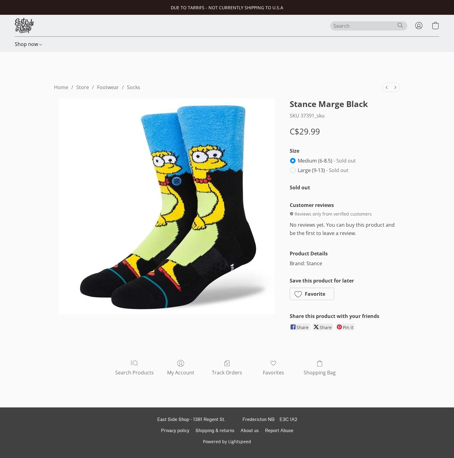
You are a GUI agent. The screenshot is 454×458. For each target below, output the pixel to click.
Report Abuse (279, 430)
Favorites (273, 372)
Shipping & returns (214, 430)
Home (61, 87)
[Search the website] (400, 25)
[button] (24, 25)
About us (250, 430)
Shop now (27, 44)
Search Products (134, 372)
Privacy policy (175, 430)
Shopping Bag (320, 372)
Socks (133, 87)
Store (82, 87)
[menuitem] (386, 87)
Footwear (108, 87)
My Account (180, 372)
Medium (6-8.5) (327, 160)
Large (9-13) (323, 170)
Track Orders (227, 372)
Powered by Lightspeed (227, 441)
